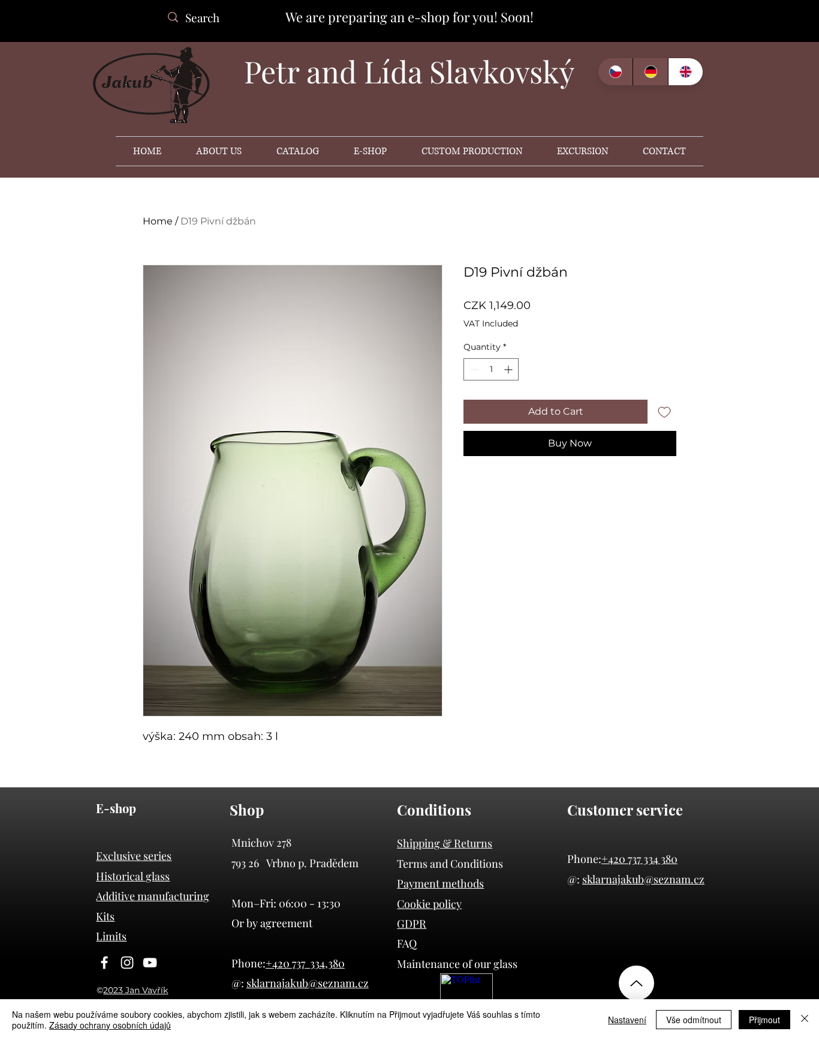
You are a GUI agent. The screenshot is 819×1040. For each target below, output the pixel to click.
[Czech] (615, 71)
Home (158, 221)
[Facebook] (104, 962)
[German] (650, 71)
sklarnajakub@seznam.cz (643, 879)
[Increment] (509, 369)
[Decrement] (472, 369)
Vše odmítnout (693, 1020)
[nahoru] (636, 983)
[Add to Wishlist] (664, 412)
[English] (685, 71)
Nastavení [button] (627, 1020)
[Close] (804, 1019)
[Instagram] (127, 962)
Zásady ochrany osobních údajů (110, 1025)
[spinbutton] (491, 369)
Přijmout (764, 1020)
